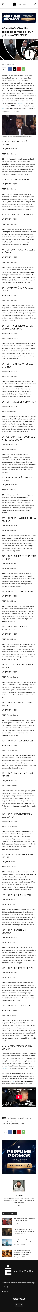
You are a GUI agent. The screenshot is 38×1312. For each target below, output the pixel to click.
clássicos (20, 1118)
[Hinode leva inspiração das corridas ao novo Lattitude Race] (7, 1221)
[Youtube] (21, 1305)
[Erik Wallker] (19, 1185)
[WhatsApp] (23, 69)
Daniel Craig (28, 1118)
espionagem (6, 1121)
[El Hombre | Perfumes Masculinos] (19, 4)
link (3, 108)
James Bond (20, 1121)
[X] (14, 69)
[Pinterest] (19, 69)
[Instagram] (19, 1205)
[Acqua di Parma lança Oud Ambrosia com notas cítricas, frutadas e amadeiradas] (7, 1253)
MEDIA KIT (5, 1291)
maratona (27, 1121)
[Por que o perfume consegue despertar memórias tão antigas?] (7, 1232)
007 (8, 1118)
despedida (5, 1068)
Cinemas (13, 1118)
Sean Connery (6, 1123)
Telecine (20, 103)
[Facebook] (10, 69)
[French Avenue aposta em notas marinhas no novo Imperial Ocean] (7, 1242)
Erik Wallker (19, 1195)
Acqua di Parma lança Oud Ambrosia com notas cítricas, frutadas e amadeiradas (23, 1252)
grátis (13, 1121)
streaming (15, 1123)
